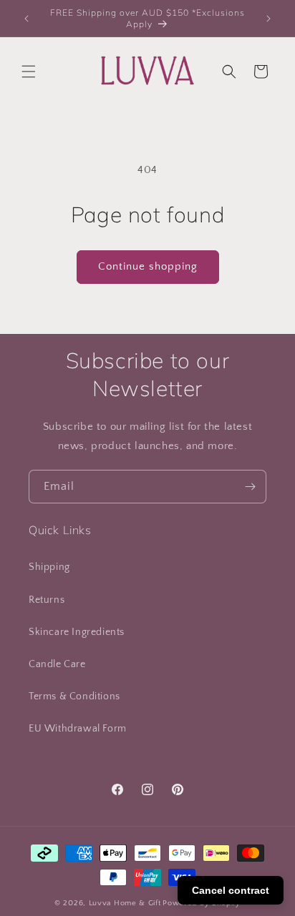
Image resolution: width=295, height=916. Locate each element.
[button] (28, 71)
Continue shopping (148, 266)
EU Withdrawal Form (78, 728)
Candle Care (57, 664)
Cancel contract (230, 890)
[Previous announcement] (26, 18)
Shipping (49, 567)
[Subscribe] (250, 486)
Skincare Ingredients (77, 632)
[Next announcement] (268, 18)
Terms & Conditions (74, 696)
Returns (46, 600)
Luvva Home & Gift (125, 903)
